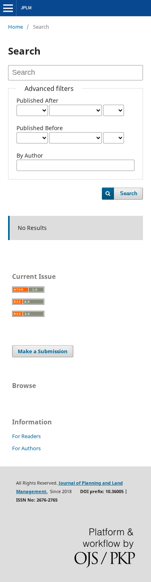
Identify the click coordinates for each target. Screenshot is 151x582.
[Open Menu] (8, 8)
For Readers (26, 436)
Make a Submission (43, 351)
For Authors (26, 448)
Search (128, 193)
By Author (30, 155)
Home (15, 26)
